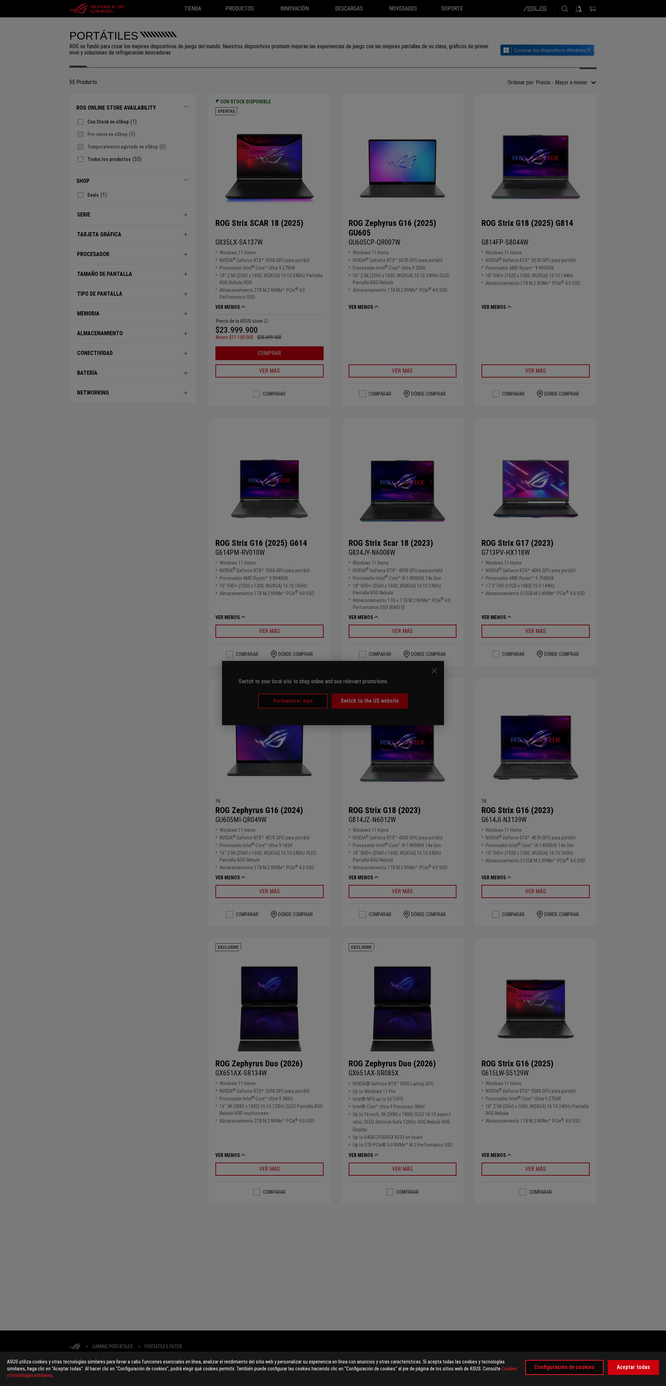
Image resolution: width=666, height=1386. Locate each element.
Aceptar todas (633, 1367)
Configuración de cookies (564, 1367)
